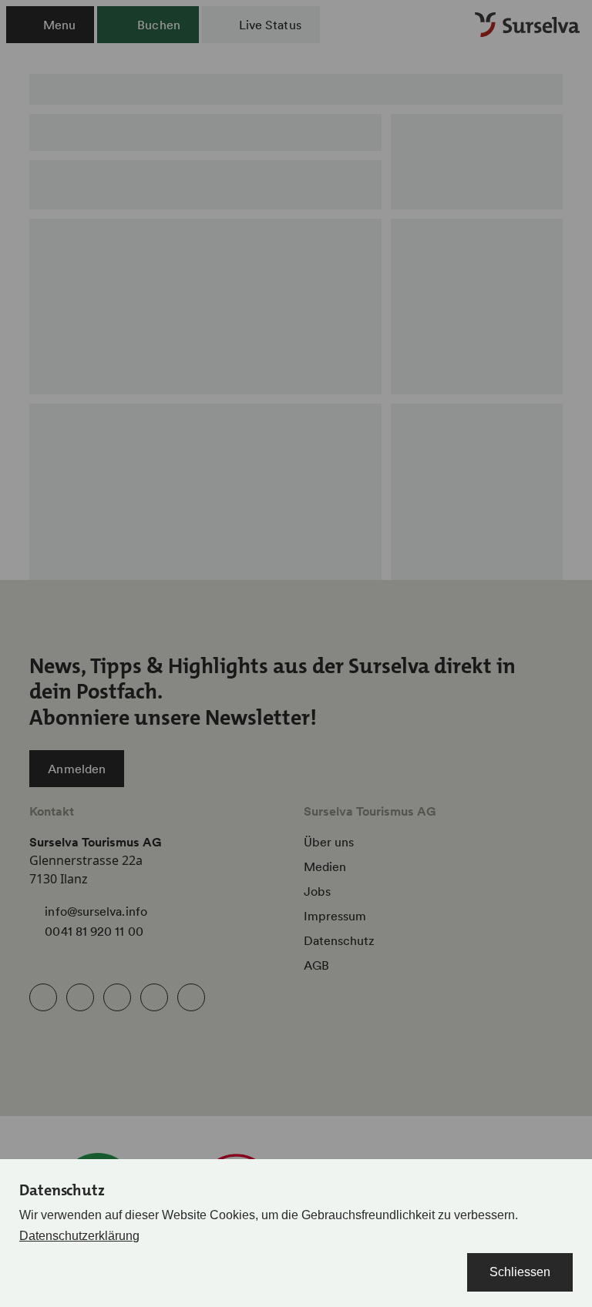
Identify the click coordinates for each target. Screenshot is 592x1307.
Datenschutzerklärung (79, 1235)
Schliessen (519, 1272)
